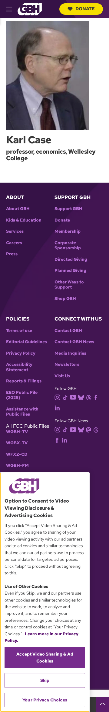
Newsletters (66, 364)
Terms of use (19, 330)
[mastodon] (88, 429)
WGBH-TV (17, 431)
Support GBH (68, 208)
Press (12, 254)
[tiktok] (65, 397)
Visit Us (62, 375)
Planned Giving (70, 270)
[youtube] (73, 397)
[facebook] (95, 397)
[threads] (88, 397)
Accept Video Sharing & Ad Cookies (44, 657)
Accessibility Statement (19, 367)
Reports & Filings (23, 381)
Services (15, 231)
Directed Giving (70, 259)
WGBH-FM (17, 465)
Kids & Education (23, 220)
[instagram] (57, 397)
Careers (14, 242)
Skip (45, 680)
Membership (67, 231)
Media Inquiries (70, 353)
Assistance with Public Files (22, 412)
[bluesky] (81, 397)
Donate (85, 9)
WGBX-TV (17, 442)
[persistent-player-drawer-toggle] (102, 704)
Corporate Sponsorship (67, 245)
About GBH (18, 208)
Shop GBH (65, 298)
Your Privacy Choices (44, 700)
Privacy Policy (20, 353)
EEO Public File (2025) (22, 395)
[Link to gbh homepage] (30, 8)
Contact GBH (68, 330)
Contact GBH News (74, 341)
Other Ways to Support (69, 284)
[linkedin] (57, 407)
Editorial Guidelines (26, 341)
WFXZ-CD (17, 454)
